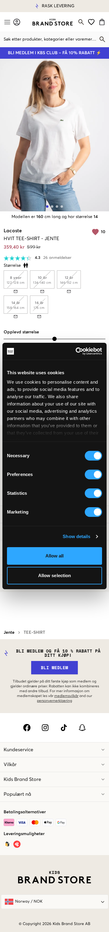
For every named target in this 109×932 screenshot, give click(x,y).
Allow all (54, 555)
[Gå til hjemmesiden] (52, 22)
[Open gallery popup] (54, 135)
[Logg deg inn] (16, 21)
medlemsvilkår (66, 696)
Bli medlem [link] (54, 667)
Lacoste (13, 230)
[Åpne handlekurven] (103, 22)
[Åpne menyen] (6, 22)
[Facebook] (27, 727)
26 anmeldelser (57, 258)
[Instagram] (45, 727)
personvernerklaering (54, 701)
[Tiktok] (64, 727)
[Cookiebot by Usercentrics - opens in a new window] (77, 351)
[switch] (93, 474)
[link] (52, 22)
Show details (76, 536)
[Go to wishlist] (91, 22)
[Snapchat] (82, 727)
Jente (9, 632)
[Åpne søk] (81, 22)
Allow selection (54, 575)
